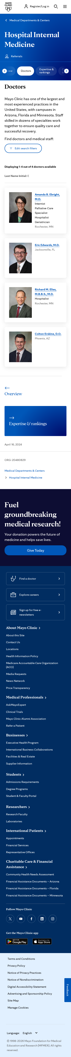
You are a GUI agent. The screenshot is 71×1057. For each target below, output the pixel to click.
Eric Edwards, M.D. (47, 245)
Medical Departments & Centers (29, 20)
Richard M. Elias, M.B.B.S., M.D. (45, 292)
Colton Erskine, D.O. (48, 334)
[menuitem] (25, 71)
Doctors (26, 71)
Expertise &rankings (46, 70)
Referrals (16, 56)
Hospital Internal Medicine (25, 477)
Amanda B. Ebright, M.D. (47, 197)
